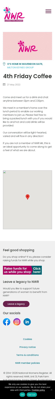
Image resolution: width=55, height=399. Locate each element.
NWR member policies (27, 363)
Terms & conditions (27, 355)
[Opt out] (51, 389)
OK (22, 394)
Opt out (31, 394)
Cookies (27, 339)
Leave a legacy (16, 304)
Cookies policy (38, 390)
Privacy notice (28, 347)
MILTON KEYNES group (20, 67)
